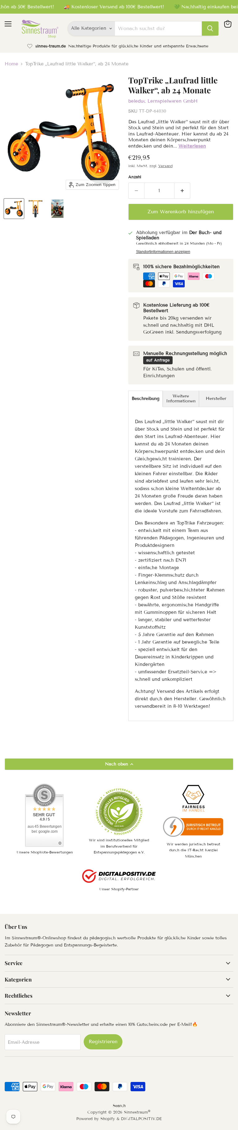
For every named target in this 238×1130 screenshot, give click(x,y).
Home (11, 64)
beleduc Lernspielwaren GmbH (163, 101)
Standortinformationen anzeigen (163, 252)
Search (119, 1105)
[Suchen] (210, 28)
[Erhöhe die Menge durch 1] (182, 191)
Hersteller (216, 398)
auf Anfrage (158, 360)
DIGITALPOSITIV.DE (141, 1118)
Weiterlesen (192, 146)
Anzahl (134, 177)
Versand (165, 165)
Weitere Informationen (181, 398)
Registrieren (103, 1041)
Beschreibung (145, 398)
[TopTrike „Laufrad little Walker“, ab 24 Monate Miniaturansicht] (14, 209)
